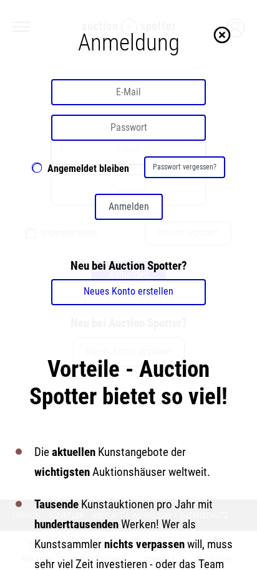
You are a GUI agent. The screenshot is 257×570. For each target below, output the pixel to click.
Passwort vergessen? (184, 167)
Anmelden (129, 206)
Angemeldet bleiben (88, 168)
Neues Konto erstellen (128, 291)
